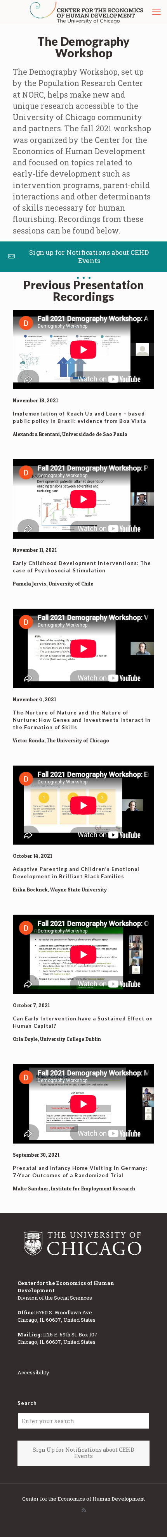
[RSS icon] (84, 1509)
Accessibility (33, 1372)
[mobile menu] (156, 11)
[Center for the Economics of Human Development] (86, 11)
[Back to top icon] (151, 1521)
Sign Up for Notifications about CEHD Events (83, 1453)
